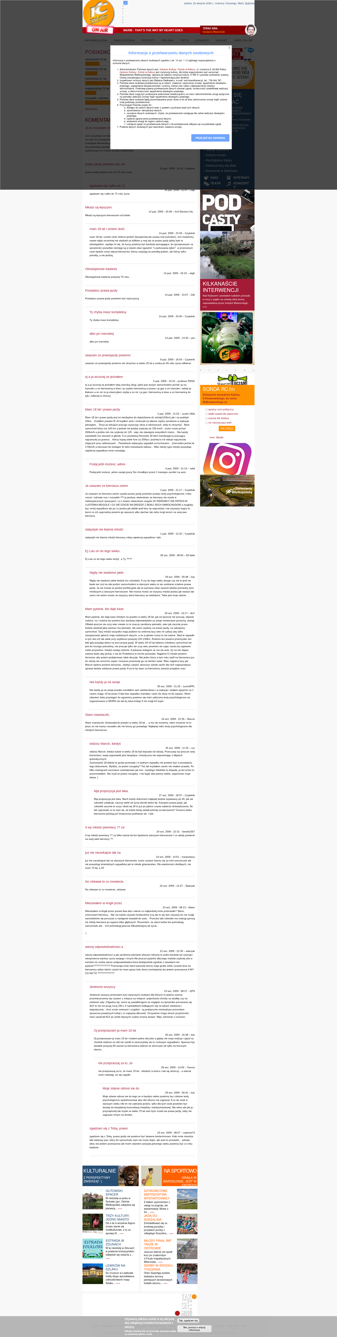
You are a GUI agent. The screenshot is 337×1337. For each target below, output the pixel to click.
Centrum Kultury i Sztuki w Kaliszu (177, 69)
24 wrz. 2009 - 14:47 (171, 885)
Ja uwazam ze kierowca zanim (106, 486)
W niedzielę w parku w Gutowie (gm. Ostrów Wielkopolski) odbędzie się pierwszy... (120, 1203)
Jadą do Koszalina (152, 1217)
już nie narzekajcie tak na (103, 852)
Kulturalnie (99, 1170)
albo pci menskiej (102, 333)
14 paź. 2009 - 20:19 (175, 273)
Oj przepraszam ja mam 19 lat (115, 1030)
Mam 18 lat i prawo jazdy (102, 409)
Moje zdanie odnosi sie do (121, 1088)
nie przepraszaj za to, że (115, 1063)
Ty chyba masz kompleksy (108, 312)
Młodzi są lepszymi (98, 207)
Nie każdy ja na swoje (105, 682)
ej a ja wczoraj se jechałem (104, 377)
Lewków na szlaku (115, 1267)
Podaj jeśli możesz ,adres (107, 464)
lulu (193, 576)
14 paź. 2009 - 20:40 (170, 316)
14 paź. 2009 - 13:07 (176, 294)
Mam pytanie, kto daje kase (104, 609)
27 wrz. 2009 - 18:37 (170, 795)
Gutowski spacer (114, 1192)
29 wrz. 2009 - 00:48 (176, 576)
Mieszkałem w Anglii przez (103, 903)
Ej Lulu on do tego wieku (102, 551)
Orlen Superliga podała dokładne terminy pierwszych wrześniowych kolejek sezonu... (158, 1278)
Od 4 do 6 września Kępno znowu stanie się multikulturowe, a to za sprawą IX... (120, 1228)
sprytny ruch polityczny (221, 409)
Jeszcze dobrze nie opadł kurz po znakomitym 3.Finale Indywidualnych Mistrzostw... (158, 1257)
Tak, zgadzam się (188, 1320)
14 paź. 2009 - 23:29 (170, 233)
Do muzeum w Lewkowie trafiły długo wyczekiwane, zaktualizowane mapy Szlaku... (120, 1278)
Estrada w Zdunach (115, 1242)
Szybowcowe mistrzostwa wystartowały (157, 1194)
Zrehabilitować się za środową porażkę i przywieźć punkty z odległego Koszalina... (156, 1228)
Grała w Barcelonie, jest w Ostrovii (180, 1181)
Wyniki (219, 437)
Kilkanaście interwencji (221, 287)
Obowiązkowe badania (101, 269)
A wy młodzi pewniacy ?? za (104, 827)
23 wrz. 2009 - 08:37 (175, 991)
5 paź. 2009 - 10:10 (164, 381)
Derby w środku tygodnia (158, 1267)
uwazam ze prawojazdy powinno (108, 355)
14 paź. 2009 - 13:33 (176, 337)
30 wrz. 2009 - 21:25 (168, 686)
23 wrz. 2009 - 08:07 (168, 1132)
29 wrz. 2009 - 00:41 (176, 1092)
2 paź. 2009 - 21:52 (168, 413)
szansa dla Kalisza (218, 418)
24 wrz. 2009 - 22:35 (172, 719)
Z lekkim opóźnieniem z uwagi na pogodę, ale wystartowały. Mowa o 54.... (157, 1207)
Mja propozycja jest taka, (111, 791)
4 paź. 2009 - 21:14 (176, 468)
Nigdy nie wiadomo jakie (107, 572)
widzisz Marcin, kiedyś (105, 743)
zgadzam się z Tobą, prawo (109, 1128)
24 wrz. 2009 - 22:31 (168, 831)
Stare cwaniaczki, (97, 714)
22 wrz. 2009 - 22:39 (171, 951)
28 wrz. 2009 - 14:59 (172, 1067)
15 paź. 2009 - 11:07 (175, 190)
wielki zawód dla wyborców (223, 413)
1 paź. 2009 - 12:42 (171, 533)
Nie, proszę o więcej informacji (194, 1328)
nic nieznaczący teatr (220, 422)
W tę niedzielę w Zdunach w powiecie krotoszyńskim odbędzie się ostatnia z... (120, 1251)
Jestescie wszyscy (102, 987)
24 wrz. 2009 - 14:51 (167, 856)
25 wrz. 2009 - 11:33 (177, 747)
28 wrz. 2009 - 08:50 (171, 555)
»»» (120, 1208)
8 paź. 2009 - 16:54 (171, 359)
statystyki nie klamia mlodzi (104, 529)
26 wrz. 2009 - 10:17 (176, 613)
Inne (212, 437)
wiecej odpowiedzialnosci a (104, 947)
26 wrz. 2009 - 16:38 (176, 1034)
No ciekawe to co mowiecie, (104, 881)
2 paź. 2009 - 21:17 (171, 490)
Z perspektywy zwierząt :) (96, 1179)
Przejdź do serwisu (210, 138)
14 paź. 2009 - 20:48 (160, 211)
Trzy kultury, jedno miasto (118, 1217)
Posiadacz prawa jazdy (101, 290)
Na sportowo (180, 1170)
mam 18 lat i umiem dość (107, 229)
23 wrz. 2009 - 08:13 (174, 907)
